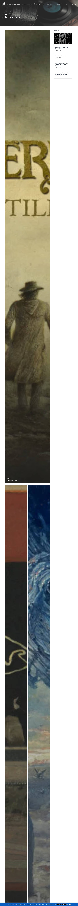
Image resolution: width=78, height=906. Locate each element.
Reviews (8, 478)
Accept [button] (59, 904)
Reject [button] (64, 904)
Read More (68, 904)
